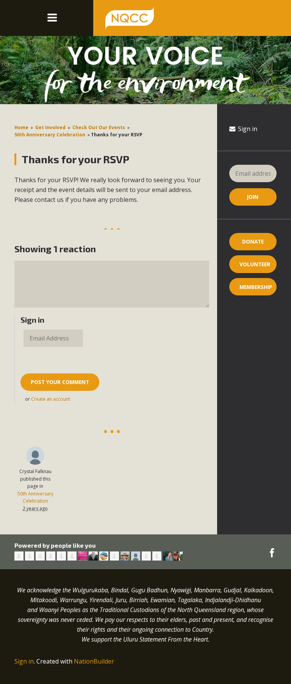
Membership (255, 286)
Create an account (50, 399)
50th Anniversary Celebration (49, 134)
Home (21, 127)
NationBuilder (94, 661)
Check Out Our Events (98, 127)
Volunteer (254, 264)
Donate (253, 241)
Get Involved (50, 127)
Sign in (246, 129)
